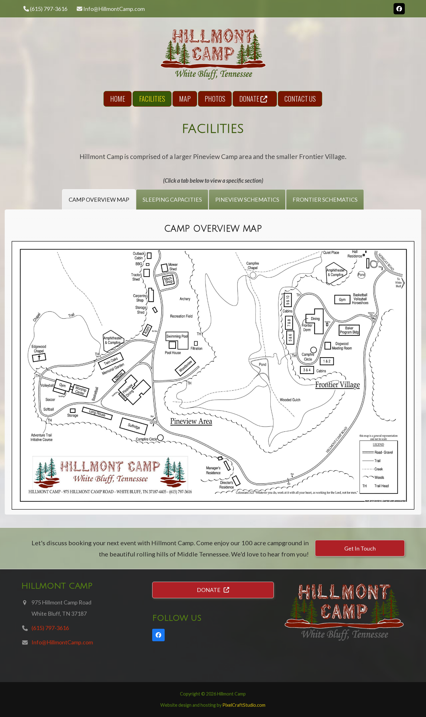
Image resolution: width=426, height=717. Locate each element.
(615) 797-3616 (50, 627)
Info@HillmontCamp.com (114, 8)
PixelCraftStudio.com (243, 705)
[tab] (99, 199)
